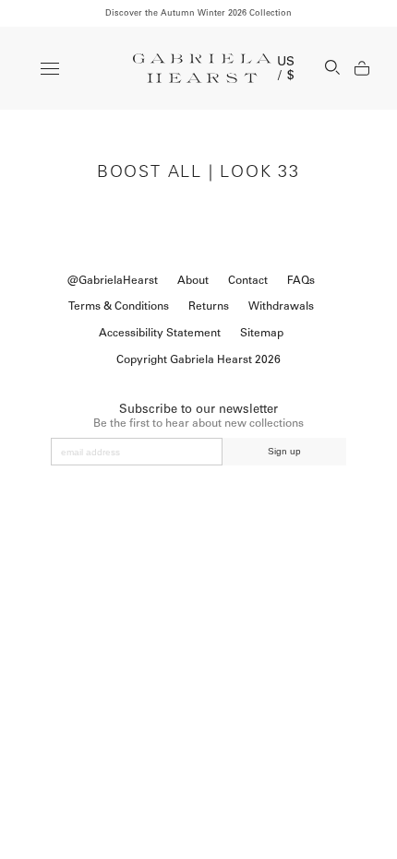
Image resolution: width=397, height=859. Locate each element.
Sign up (284, 451)
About (193, 280)
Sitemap (261, 332)
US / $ (286, 68)
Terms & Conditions (118, 306)
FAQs (301, 280)
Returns (208, 306)
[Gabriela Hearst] (202, 68)
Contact (248, 280)
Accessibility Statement (160, 332)
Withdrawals (281, 306)
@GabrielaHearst (112, 280)
